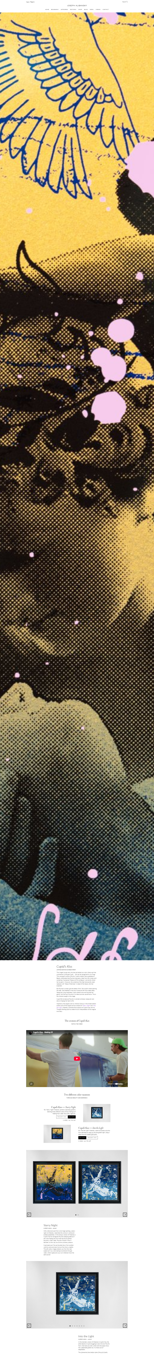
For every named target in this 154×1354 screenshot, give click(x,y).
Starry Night (86, 1005)
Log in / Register (30, 2)
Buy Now (72, 1116)
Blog (86, 9)
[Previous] (29, 1215)
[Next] (125, 1215)
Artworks (64, 9)
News (91, 9)
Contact (106, 9)
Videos (98, 9)
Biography (55, 9)
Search (124, 2)
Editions (73, 9)
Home (47, 9)
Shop (80, 9)
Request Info (61, 1116)
